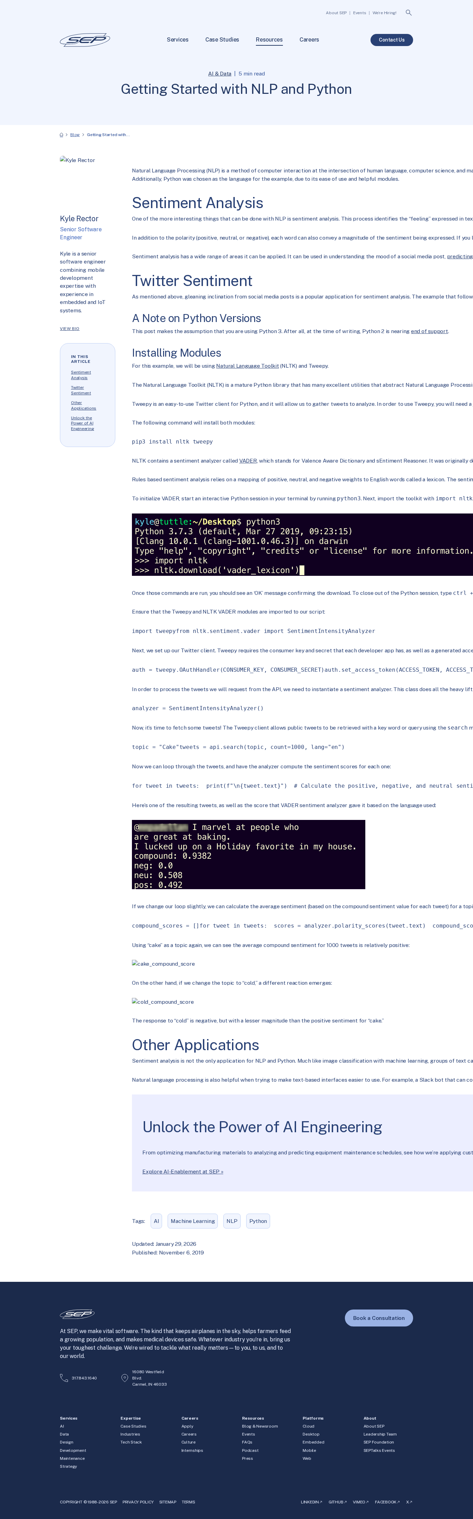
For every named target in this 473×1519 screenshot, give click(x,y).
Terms (188, 1502)
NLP (231, 1221)
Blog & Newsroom (260, 1426)
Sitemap (167, 1502)
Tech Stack (131, 1442)
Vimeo (359, 1502)
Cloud (308, 1426)
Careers (189, 1434)
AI (156, 1221)
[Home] (61, 135)
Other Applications (83, 405)
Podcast (250, 1450)
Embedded (313, 1442)
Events (248, 1434)
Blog (75, 134)
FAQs (247, 1442)
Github (336, 1502)
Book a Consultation (379, 1318)
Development (73, 1450)
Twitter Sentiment (81, 390)
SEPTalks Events (379, 1450)
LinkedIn (310, 1502)
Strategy (68, 1466)
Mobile (309, 1450)
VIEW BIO (70, 328)
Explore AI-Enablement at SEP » (182, 1171)
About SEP (374, 1426)
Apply (187, 1426)
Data (64, 1434)
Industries (130, 1434)
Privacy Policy (138, 1502)
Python (258, 1221)
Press (247, 1458)
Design (66, 1442)
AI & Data (219, 73)
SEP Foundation (379, 1442)
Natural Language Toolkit (247, 366)
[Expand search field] (409, 12)
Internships (192, 1450)
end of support (429, 331)
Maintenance (72, 1458)
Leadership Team (380, 1434)
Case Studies (133, 1426)
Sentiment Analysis (81, 375)
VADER (248, 460)
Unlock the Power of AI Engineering (82, 423)
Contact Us (392, 40)
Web (307, 1458)
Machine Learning (193, 1221)
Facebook (385, 1502)
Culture (188, 1442)
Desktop (311, 1434)
